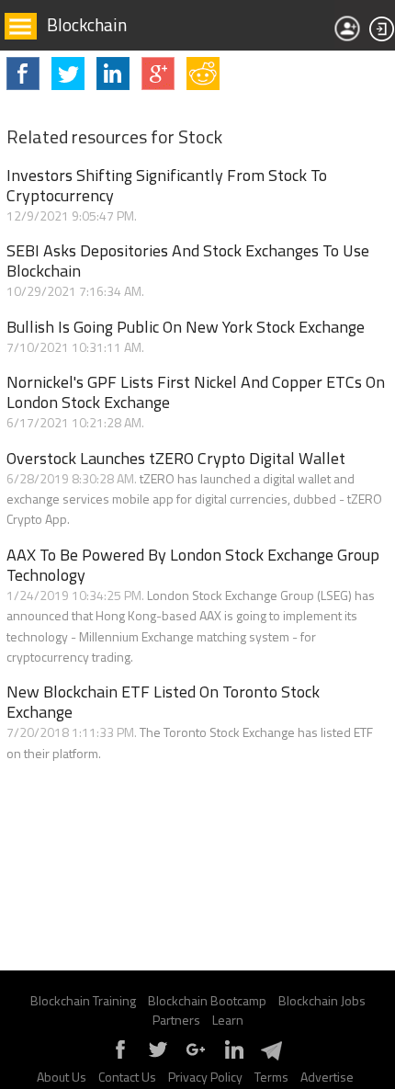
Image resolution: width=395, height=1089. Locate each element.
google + (158, 73)
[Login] (382, 29)
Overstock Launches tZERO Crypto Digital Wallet (175, 458)
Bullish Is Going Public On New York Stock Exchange (185, 327)
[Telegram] (271, 1057)
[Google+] (196, 1057)
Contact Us (127, 1076)
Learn (227, 1019)
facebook (23, 73)
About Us (61, 1076)
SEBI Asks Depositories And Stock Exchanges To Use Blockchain (187, 261)
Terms (271, 1076)
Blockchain (87, 24)
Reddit (203, 73)
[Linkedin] (233, 1057)
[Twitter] (158, 1057)
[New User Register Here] (347, 28)
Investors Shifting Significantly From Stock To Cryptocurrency (166, 185)
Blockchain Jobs (322, 1000)
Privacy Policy (205, 1076)
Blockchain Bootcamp (207, 1000)
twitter (68, 73)
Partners (176, 1019)
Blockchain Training (83, 1000)
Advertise (327, 1076)
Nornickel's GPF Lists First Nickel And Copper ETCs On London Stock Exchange (195, 392)
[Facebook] (120, 1057)
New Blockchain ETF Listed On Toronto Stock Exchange (163, 702)
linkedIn (113, 73)
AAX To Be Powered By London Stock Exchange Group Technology (192, 565)
